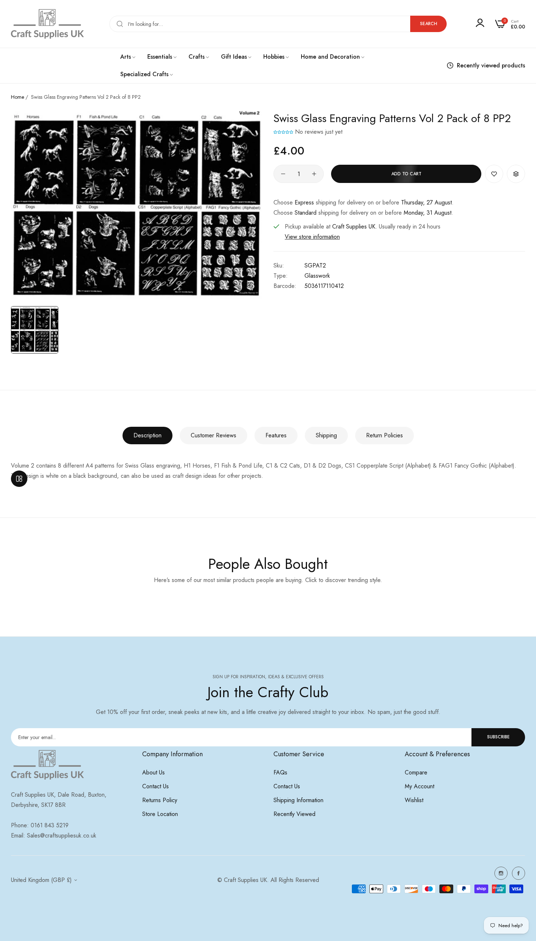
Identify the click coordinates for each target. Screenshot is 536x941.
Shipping (326, 435)
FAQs (280, 772)
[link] (128, 57)
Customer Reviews (213, 435)
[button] (283, 132)
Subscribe (498, 737)
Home (17, 97)
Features (276, 435)
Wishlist (414, 800)
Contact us (155, 786)
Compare (416, 772)
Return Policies (384, 435)
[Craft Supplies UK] (47, 24)
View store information (312, 237)
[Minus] (283, 174)
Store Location (160, 814)
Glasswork (317, 276)
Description (147, 435)
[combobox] (278, 24)
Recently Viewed (294, 814)
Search (428, 23)
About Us (153, 772)
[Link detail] (501, 873)
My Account (419, 786)
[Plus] (314, 174)
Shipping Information (298, 800)
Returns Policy (159, 800)
